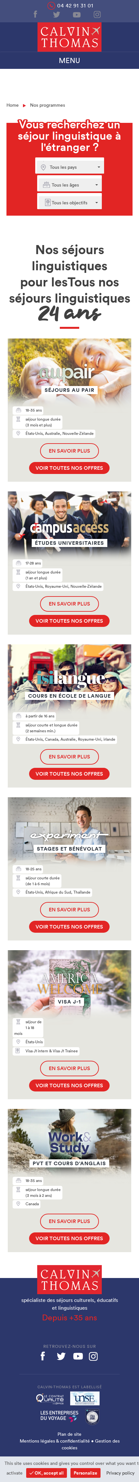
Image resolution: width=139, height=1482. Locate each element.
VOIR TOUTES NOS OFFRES (69, 468)
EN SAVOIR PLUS (69, 450)
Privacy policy (120, 1473)
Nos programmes (47, 105)
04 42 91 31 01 (75, 5)
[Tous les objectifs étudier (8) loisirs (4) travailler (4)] (66, 202)
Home (12, 105)
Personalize (85, 1473)
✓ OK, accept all (46, 1473)
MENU (69, 60)
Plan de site (69, 1434)
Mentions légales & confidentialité (55, 1441)
